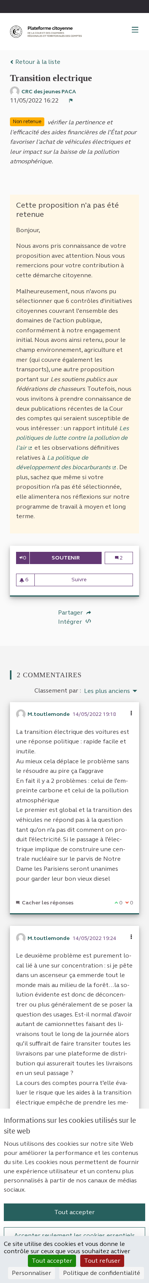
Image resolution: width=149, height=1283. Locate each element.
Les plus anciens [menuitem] (107, 691)
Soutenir (77, 558)
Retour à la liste (37, 61)
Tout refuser (102, 1260)
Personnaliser (31, 1272)
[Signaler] (71, 101)
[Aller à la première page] (46, 31)
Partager (71, 613)
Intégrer (71, 621)
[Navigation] (135, 30)
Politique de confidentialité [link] (101, 1272)
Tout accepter (74, 1212)
